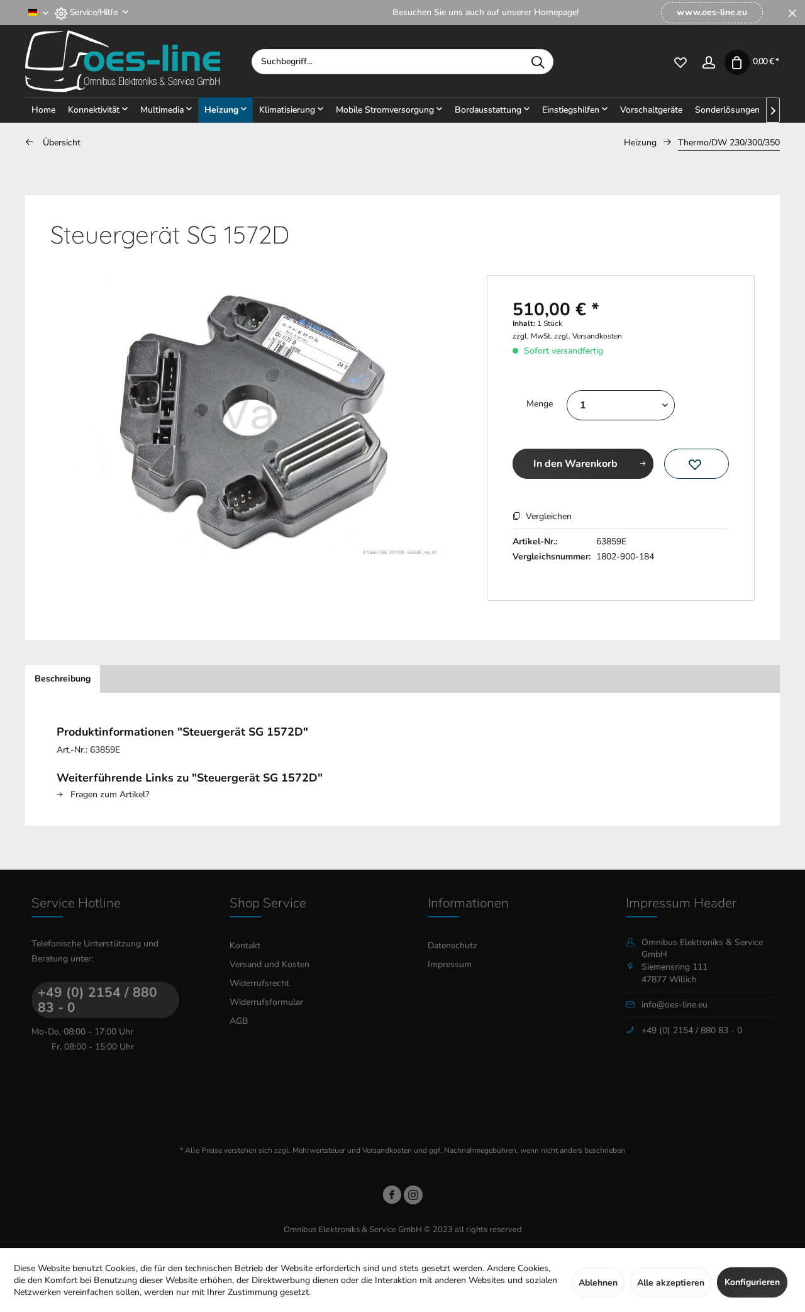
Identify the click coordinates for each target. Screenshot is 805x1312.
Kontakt (245, 945)
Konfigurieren (752, 1282)
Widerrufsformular (266, 1002)
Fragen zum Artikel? (108, 794)
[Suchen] (537, 61)
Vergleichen (547, 516)
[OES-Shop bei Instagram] (413, 1197)
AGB (239, 1021)
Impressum (450, 964)
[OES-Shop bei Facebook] (391, 1197)
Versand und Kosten (269, 964)
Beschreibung (63, 679)
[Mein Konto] (708, 61)
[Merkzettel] (680, 61)
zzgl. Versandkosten (588, 336)
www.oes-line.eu (712, 12)
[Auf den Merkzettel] (696, 464)
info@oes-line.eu (674, 1005)
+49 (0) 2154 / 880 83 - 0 (97, 1000)
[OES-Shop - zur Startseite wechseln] (138, 62)
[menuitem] (712, 12)
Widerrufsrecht (259, 983)
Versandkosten (387, 1150)
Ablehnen (598, 1283)
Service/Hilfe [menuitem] (93, 12)
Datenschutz (452, 945)
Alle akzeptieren (670, 1283)
